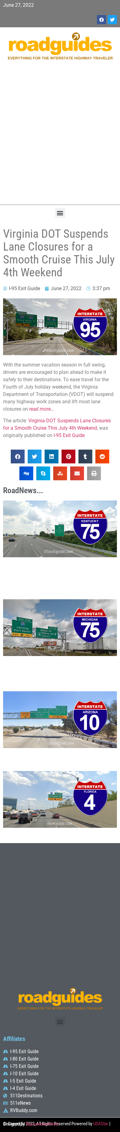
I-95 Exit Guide (69, 435)
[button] (60, 213)
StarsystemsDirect (42, 1124)
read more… (41, 409)
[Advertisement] (60, 135)
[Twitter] (112, 19)
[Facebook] (101, 19)
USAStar (100, 1123)
